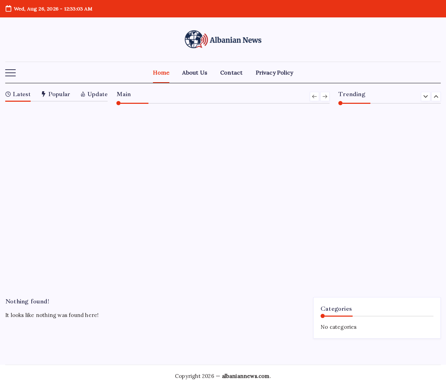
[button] (10, 73)
